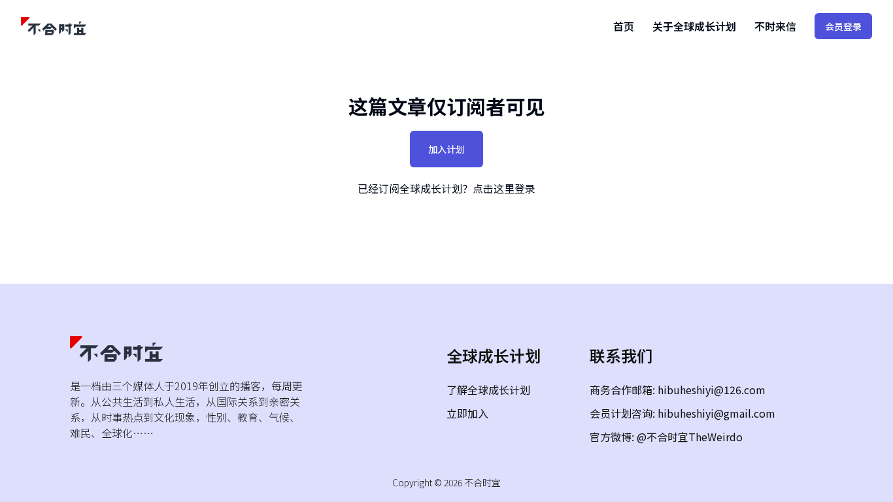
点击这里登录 (504, 188)
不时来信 (775, 26)
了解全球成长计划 (488, 389)
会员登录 (843, 26)
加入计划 (446, 149)
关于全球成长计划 (694, 26)
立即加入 (467, 413)
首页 (623, 26)
